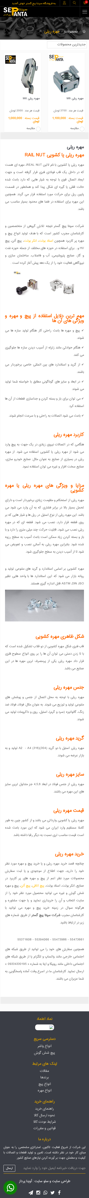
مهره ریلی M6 (31, 98)
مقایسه (74, 128)
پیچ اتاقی (38, 886)
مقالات (44, 1071)
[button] (10, 1188)
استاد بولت (46, 241)
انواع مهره (45, 1091)
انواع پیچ (44, 1084)
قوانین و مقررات (45, 1128)
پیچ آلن (25, 886)
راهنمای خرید (44, 1109)
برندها (44, 1077)
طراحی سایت (61, 1181)
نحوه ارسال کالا (44, 1115)
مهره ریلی (52, 31)
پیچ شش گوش (44, 1053)
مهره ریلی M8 (75, 98)
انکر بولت (30, 241)
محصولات (71, 32)
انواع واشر (44, 1046)
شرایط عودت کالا (44, 1122)
